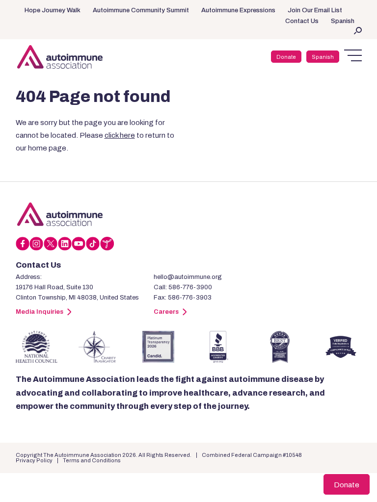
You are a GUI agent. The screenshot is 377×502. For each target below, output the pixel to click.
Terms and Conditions (92, 460)
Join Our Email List (315, 10)
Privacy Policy (34, 460)
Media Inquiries (39, 311)
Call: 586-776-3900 (183, 287)
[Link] (60, 214)
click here (120, 135)
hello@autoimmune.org (188, 277)
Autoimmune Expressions (238, 10)
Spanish (342, 21)
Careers (166, 311)
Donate (286, 57)
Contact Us (302, 21)
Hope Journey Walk (53, 10)
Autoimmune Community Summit (141, 10)
